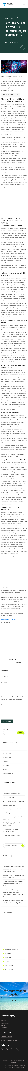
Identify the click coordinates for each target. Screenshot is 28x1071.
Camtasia (6, 761)
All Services (8, 1067)
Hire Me (14, 1000)
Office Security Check (9, 797)
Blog (22, 1067)
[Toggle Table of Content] (16, 94)
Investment (8, 957)
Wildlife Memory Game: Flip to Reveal (13, 801)
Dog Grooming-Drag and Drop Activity (14, 809)
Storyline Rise (7, 757)
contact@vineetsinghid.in (9, 1040)
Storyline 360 (7, 754)
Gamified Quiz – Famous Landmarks (13, 793)
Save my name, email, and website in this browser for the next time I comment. (12, 698)
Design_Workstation (9, 805)
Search (5, 729)
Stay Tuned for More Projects (11, 835)
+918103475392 (6, 1037)
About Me (10, 1065)
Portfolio (16, 1065)
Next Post (18, 663)
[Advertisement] (14, 203)
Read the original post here (8, 619)
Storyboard (6, 765)
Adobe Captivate (8, 773)
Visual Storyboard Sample (10, 813)
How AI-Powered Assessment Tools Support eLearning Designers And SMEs (13, 884)
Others (7, 961)
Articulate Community (11, 949)
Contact (22, 1065)
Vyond (5, 769)
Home (5, 1065)
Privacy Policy (16, 1067)
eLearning (15, 42)
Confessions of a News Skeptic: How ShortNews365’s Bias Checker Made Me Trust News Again (13, 869)
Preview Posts (11, 660)
